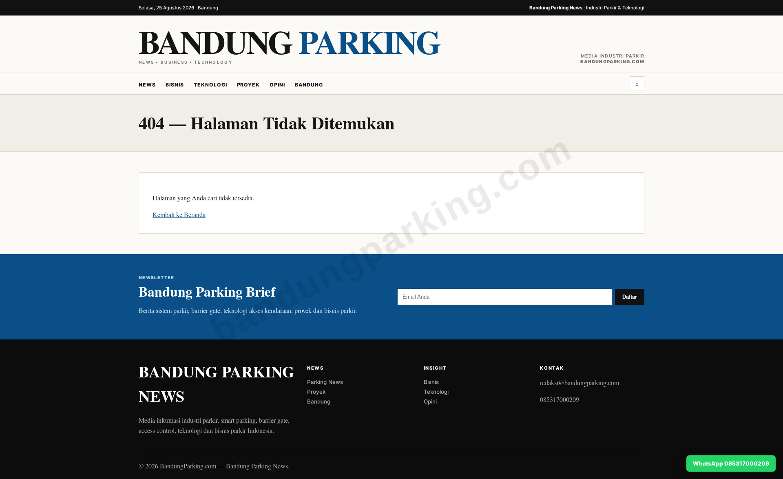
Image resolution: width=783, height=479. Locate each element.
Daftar (629, 297)
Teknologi (210, 85)
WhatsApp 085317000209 (731, 463)
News (147, 85)
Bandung (309, 85)
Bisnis (175, 85)
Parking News (325, 382)
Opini (277, 85)
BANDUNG (289, 41)
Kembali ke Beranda (179, 214)
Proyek (248, 85)
